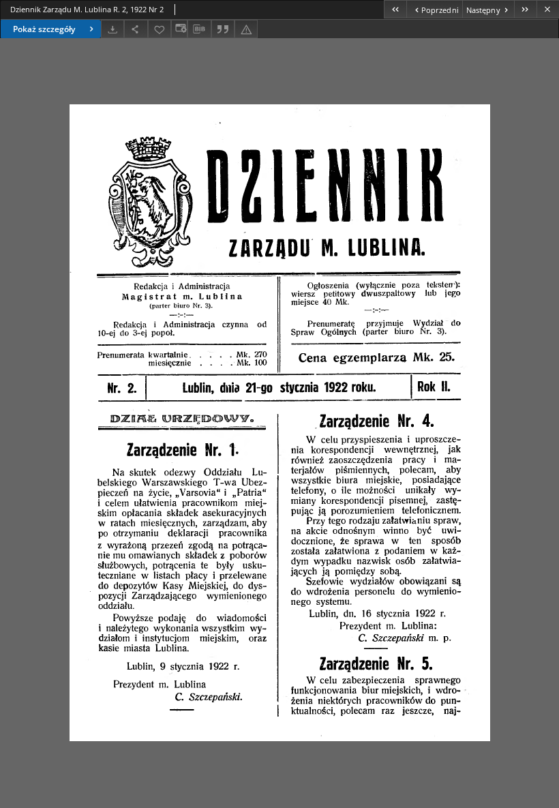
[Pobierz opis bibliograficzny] (199, 29)
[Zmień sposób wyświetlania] (179, 29)
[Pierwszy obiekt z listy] (395, 9)
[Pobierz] (112, 29)
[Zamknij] (548, 9)
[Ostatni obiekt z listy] (525, 9)
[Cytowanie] (223, 29)
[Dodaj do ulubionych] (159, 29)
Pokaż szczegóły (44, 29)
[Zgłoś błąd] (246, 29)
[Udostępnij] (135, 29)
